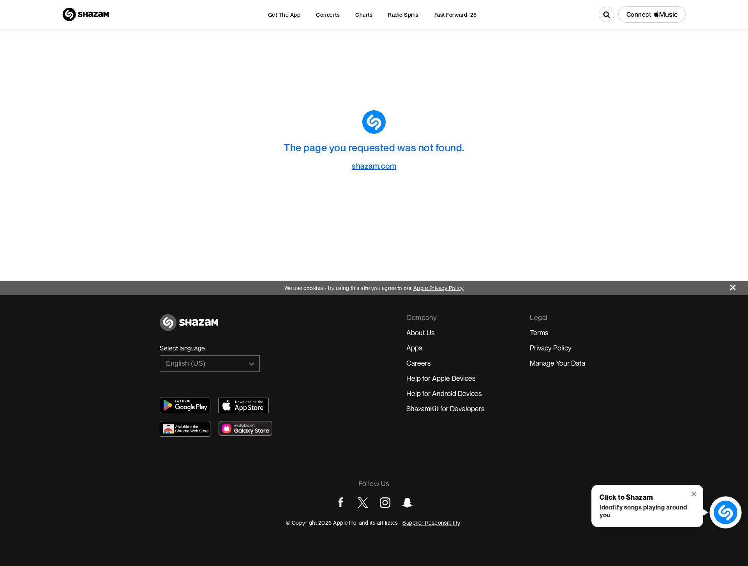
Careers (418, 363)
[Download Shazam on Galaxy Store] (245, 428)
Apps (414, 347)
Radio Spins (403, 14)
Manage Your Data (557, 363)
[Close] (739, 285)
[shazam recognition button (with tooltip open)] (725, 512)
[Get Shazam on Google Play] (185, 405)
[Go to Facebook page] (340, 502)
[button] (694, 495)
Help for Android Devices (444, 393)
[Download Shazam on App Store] (243, 405)
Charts (363, 14)
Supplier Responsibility (431, 522)
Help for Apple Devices (441, 378)
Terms (539, 332)
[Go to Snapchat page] (407, 502)
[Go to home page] (189, 327)
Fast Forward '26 (455, 14)
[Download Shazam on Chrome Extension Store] (185, 429)
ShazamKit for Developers (445, 408)
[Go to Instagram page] (385, 502)
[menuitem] (284, 14)
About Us (420, 332)
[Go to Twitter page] (363, 502)
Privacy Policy (551, 347)
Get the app (284, 14)
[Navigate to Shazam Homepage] (85, 14)
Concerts (328, 14)
